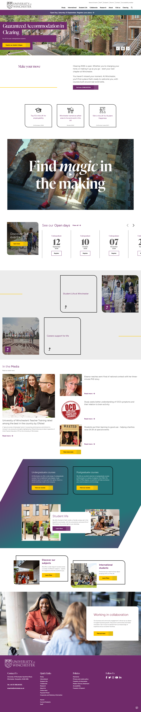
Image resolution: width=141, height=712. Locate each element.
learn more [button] (17, 244)
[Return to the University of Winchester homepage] (70, 663)
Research (103, 7)
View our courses (40, 487)
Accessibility (77, 686)
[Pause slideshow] (123, 48)
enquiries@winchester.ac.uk (15, 688)
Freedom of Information (80, 681)
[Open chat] (137, 708)
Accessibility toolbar (127, 2)
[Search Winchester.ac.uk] (132, 7)
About (111, 7)
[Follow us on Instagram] (113, 677)
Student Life (83, 7)
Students (105, 2)
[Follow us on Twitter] (110, 677)
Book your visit (10, 42)
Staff (100, 2)
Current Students (45, 702)
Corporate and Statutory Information (51, 695)
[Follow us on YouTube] (117, 677)
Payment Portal (44, 693)
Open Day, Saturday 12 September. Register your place (71, 13)
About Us (43, 688)
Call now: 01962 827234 (83, 87)
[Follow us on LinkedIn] (120, 677)
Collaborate (94, 7)
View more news (68, 452)
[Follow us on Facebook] (107, 677)
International (72, 7)
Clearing (125, 7)
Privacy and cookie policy (80, 679)
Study (63, 7)
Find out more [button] (101, 633)
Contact (117, 2)
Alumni (112, 2)
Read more (6, 436)
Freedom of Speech (79, 688)
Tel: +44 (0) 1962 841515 (14, 684)
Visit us (117, 7)
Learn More (59, 528)
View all (75, 225)
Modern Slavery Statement (81, 683)
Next (128, 48)
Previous (118, 48)
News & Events (93, 2)
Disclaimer (76, 677)
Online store (43, 690)
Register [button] (56, 253)
